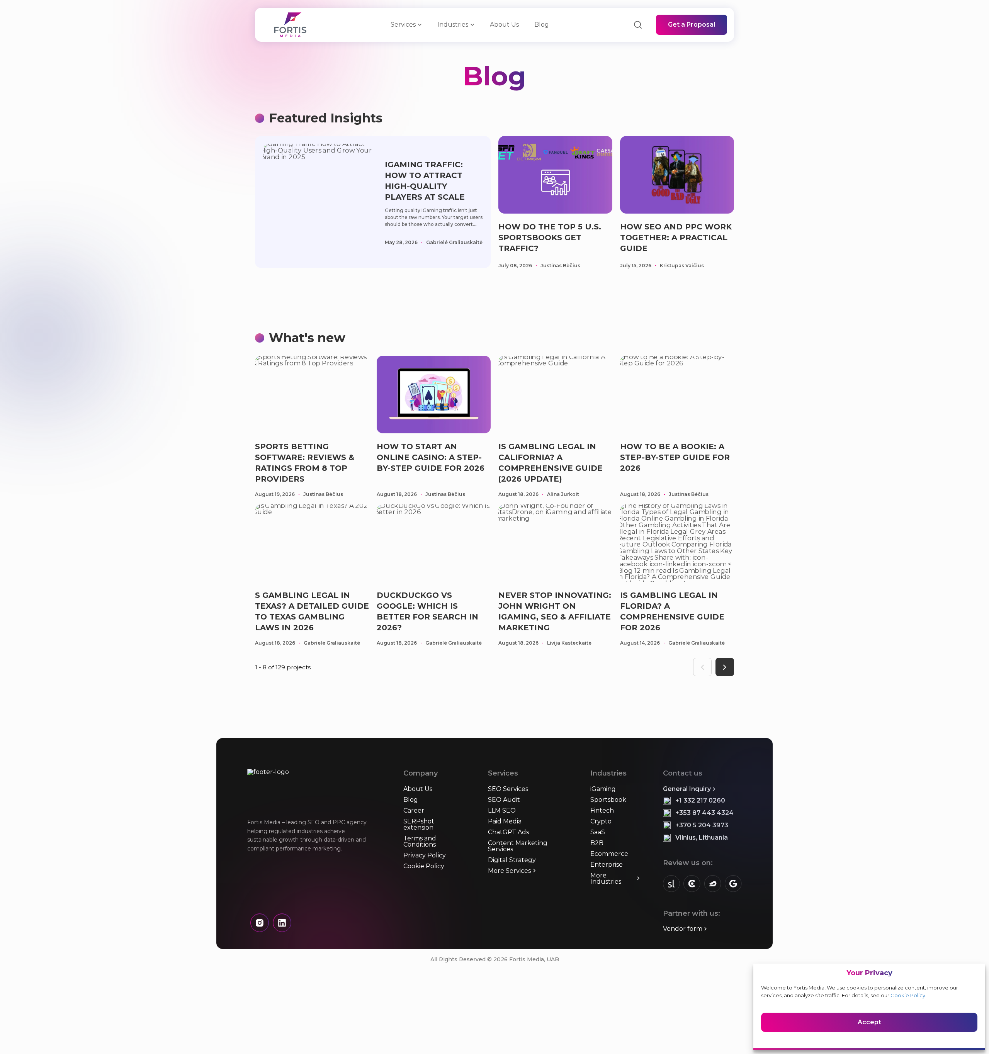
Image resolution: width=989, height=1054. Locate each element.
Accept (869, 1022)
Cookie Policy (907, 995)
